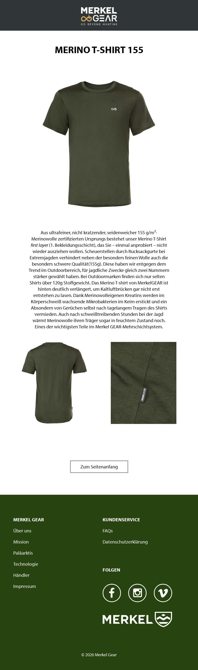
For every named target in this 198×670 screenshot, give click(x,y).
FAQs (108, 531)
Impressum (24, 586)
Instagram (137, 593)
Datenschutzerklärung (125, 542)
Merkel (137, 620)
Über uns (22, 531)
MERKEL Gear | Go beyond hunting (99, 16)
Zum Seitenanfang (99, 467)
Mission (21, 542)
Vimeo (163, 593)
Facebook (112, 593)
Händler (21, 575)
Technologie (25, 564)
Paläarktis (23, 553)
